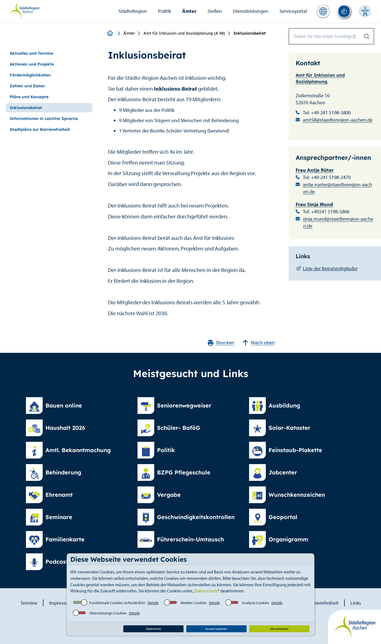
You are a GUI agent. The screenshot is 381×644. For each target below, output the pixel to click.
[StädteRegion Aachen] (24, 10)
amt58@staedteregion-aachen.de (338, 120)
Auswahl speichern (216, 629)
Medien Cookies (193, 602)
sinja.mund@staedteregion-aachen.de (338, 222)
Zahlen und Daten (27, 85)
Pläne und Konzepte (29, 96)
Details (153, 602)
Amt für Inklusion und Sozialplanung (320, 78)
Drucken (225, 342)
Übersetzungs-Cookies (108, 613)
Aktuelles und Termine (31, 53)
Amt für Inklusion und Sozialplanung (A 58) (184, 33)
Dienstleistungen (250, 11)
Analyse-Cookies (255, 602)
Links (355, 603)
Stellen (215, 11)
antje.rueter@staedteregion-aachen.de (337, 188)
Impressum (60, 603)
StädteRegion (133, 11)
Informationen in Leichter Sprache (44, 118)
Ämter (189, 11)
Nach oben (263, 342)
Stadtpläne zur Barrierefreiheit (40, 129)
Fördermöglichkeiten (30, 75)
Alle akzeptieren (279, 629)
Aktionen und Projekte (32, 64)
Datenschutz (206, 591)
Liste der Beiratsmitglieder (330, 268)
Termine (28, 603)
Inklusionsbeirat (26, 107)
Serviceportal (293, 11)
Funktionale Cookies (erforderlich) (117, 602)
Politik (164, 11)
